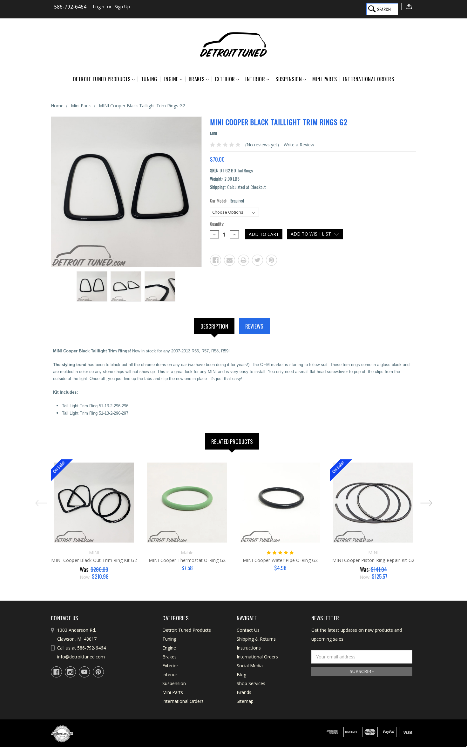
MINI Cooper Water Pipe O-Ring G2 (280, 560)
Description (214, 326)
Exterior (225, 79)
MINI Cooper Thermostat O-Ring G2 (187, 560)
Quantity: (217, 224)
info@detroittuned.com (81, 657)
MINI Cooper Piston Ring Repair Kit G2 (373, 560)
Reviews (254, 326)
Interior (255, 79)
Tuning (149, 79)
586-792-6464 (70, 6)
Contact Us (248, 630)
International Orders (368, 79)
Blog (241, 674)
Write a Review (299, 145)
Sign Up (122, 6)
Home (57, 106)
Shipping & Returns (256, 639)
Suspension (288, 79)
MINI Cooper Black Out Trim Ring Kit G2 (94, 560)
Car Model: (227, 201)
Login (98, 6)
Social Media (250, 666)
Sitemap (245, 701)
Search (384, 9)
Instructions (249, 648)
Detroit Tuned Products (102, 79)
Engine (171, 79)
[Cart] (409, 6)
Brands (244, 692)
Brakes (197, 79)
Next (427, 500)
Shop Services (251, 683)
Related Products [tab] (232, 441)
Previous (39, 500)
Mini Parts (324, 79)
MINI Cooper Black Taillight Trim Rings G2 (142, 106)
